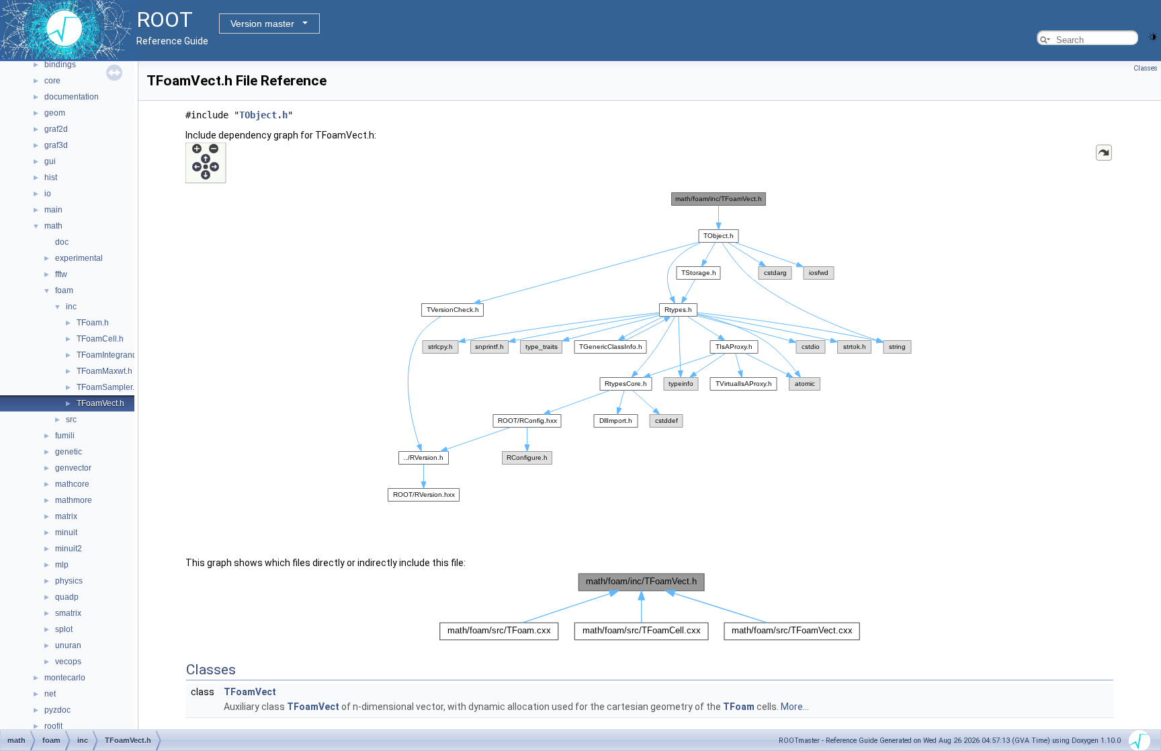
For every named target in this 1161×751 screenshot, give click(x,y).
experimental (79, 258)
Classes (1145, 68)
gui (50, 161)
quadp (67, 597)
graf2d (56, 129)
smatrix (68, 613)
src (71, 419)
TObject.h (263, 115)
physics (69, 581)
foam (64, 290)
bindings (60, 64)
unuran (68, 645)
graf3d (56, 145)
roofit (53, 726)
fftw (61, 274)
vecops (68, 661)
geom (54, 113)
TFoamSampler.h (108, 387)
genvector (73, 468)
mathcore (72, 484)
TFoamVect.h (100, 403)
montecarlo (64, 677)
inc (71, 306)
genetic (68, 452)
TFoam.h (93, 322)
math (53, 226)
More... (795, 706)
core (52, 80)
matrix (66, 516)
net (50, 694)
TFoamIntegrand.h (110, 355)
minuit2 (68, 548)
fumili (65, 435)
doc (62, 242)
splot (64, 629)
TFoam (739, 706)
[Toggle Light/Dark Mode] (1153, 36)
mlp (62, 564)
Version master (262, 23)
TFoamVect (250, 691)
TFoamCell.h (100, 339)
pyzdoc (57, 710)
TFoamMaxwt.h (104, 371)
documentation (71, 97)
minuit (66, 532)
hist (50, 177)
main (53, 209)
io (47, 193)
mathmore (73, 500)
